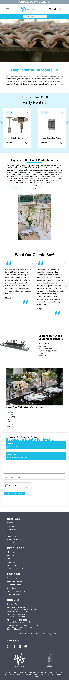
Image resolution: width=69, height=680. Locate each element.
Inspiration (12, 555)
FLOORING (43, 356)
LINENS (10, 419)
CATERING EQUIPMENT (48, 351)
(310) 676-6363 (12, 447)
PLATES (10, 412)
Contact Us (12, 604)
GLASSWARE (12, 414)
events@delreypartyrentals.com (17, 458)
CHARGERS (11, 422)
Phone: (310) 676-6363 (17, 620)
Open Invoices (13, 588)
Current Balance (14, 585)
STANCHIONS (44, 344)
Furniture (11, 526)
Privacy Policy (13, 565)
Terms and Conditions (17, 569)
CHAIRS (10, 427)
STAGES (42, 353)
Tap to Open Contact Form (13, 477)
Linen (9, 533)
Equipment (12, 536)
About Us (11, 552)
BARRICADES (44, 346)
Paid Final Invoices (15, 595)
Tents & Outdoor (14, 543)
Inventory (11, 523)
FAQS (9, 559)
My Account (12, 578)
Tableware (11, 529)
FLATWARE (11, 417)
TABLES (10, 424)
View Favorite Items (16, 581)
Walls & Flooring (14, 539)
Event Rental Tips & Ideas (18, 562)
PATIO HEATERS (45, 348)
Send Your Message (14, 493)
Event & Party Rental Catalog (34, 2)
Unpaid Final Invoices (16, 591)
